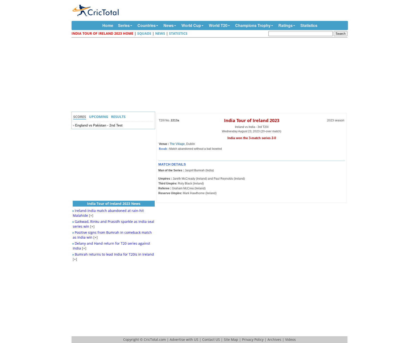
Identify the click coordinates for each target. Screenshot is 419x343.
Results (118, 116)
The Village (177, 144)
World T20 (218, 25)
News (168, 25)
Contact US (211, 339)
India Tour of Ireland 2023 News (113, 203)
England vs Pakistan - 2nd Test (98, 125)
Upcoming (98, 116)
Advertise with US (184, 339)
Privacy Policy (253, 339)
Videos (290, 339)
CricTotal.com (155, 339)
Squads (144, 33)
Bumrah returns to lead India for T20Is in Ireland (114, 254)
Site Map (231, 339)
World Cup (191, 25)
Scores (79, 116)
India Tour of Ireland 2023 (251, 120)
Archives (274, 339)
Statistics (308, 25)
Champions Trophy (253, 25)
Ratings (285, 25)
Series (124, 25)
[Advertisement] (210, 75)
